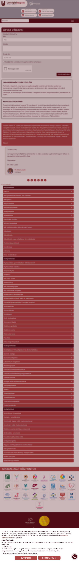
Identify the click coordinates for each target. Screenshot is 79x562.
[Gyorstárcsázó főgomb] (74, 556)
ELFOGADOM (26, 558)
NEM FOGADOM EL (49, 558)
